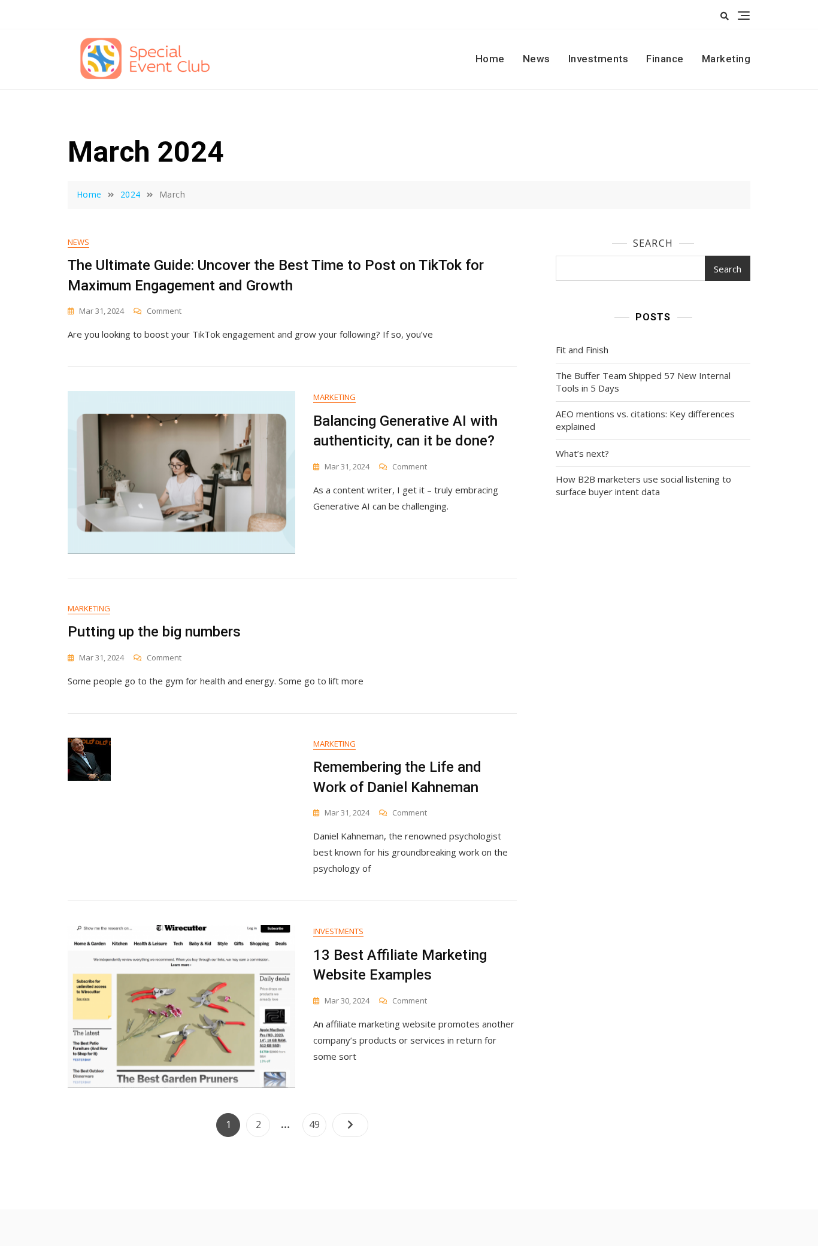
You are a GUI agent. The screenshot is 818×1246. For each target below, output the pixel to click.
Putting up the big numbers (154, 631)
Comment (164, 311)
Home (490, 59)
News (536, 59)
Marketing (726, 59)
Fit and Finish (582, 350)
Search (653, 243)
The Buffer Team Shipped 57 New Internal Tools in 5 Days (643, 381)
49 (317, 1124)
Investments (598, 59)
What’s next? (582, 453)
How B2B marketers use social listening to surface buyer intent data (643, 485)
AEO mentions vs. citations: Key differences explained (645, 420)
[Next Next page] (350, 1125)
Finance (665, 59)
